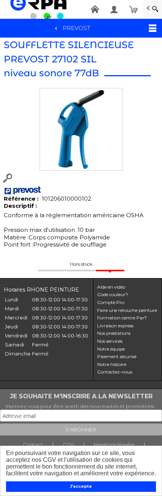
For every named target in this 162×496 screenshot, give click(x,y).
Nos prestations (113, 333)
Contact (33, 445)
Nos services (109, 341)
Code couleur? (112, 294)
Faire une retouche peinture (127, 310)
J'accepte (81, 486)
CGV (68, 445)
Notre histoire (111, 364)
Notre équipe (111, 349)
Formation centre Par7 (122, 318)
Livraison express (115, 325)
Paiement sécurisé (116, 356)
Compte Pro (110, 302)
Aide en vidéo (111, 287)
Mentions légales (114, 445)
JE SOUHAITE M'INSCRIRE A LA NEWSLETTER (81, 396)
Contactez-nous (114, 372)
